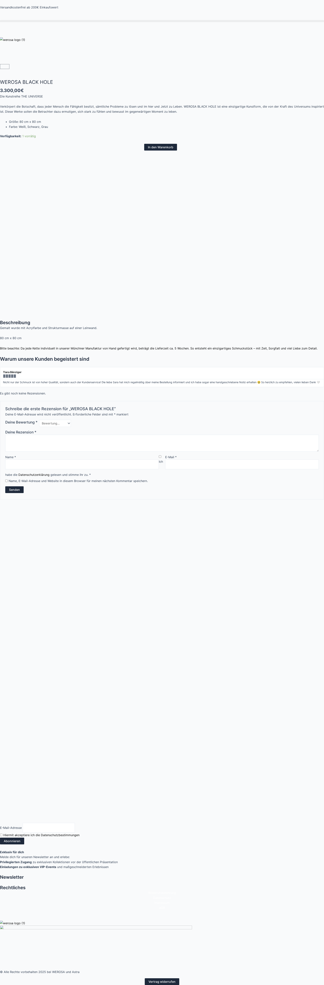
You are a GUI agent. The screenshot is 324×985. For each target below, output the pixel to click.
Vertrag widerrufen (162, 982)
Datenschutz (162, 898)
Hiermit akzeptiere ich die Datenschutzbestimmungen (41, 835)
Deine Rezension (20, 432)
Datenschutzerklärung (34, 475)
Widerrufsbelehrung (162, 893)
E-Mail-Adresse (11, 828)
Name (10, 457)
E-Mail (171, 457)
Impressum (162, 903)
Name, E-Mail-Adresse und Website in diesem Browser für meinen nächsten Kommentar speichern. (78, 481)
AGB (162, 908)
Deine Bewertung (21, 422)
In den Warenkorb (160, 147)
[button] (162, 21)
